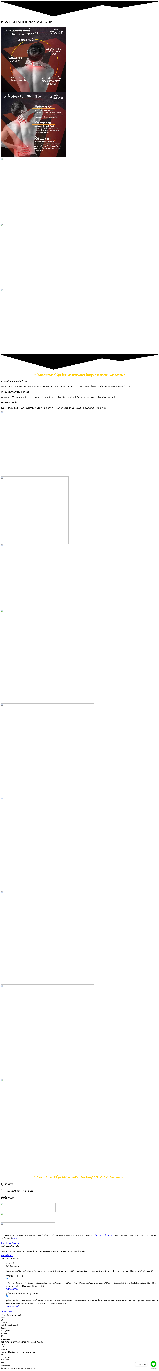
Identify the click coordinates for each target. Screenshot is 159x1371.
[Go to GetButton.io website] (153, 1368)
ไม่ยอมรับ (10, 1243)
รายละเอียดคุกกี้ (12, 1289)
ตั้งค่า (14, 1238)
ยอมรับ (17, 1243)
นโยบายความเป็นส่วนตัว (103, 1236)
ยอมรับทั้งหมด (7, 1256)
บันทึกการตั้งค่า (7, 1311)
